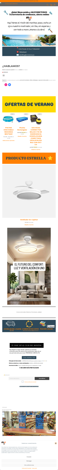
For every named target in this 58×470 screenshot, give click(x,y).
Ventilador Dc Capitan (29, 220)
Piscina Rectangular (22, 129)
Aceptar (29, 457)
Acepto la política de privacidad (30, 381)
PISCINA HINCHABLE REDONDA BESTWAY (9, 131)
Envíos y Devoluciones (7, 409)
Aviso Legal (34, 468)
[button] (55, 443)
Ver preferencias (29, 465)
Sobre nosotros (6, 410)
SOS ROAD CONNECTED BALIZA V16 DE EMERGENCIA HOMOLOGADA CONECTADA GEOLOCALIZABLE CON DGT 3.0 (36, 136)
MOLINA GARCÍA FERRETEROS (11, 3)
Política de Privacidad (26, 468)
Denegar (29, 461)
